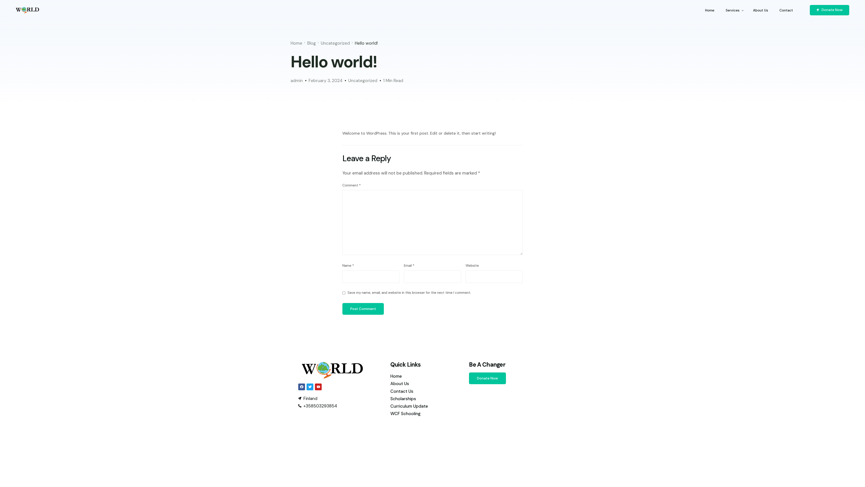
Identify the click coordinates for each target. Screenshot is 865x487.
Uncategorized (362, 80)
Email (409, 265)
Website (472, 265)
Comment (351, 185)
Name (348, 265)
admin (297, 80)
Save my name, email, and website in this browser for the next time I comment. (409, 292)
